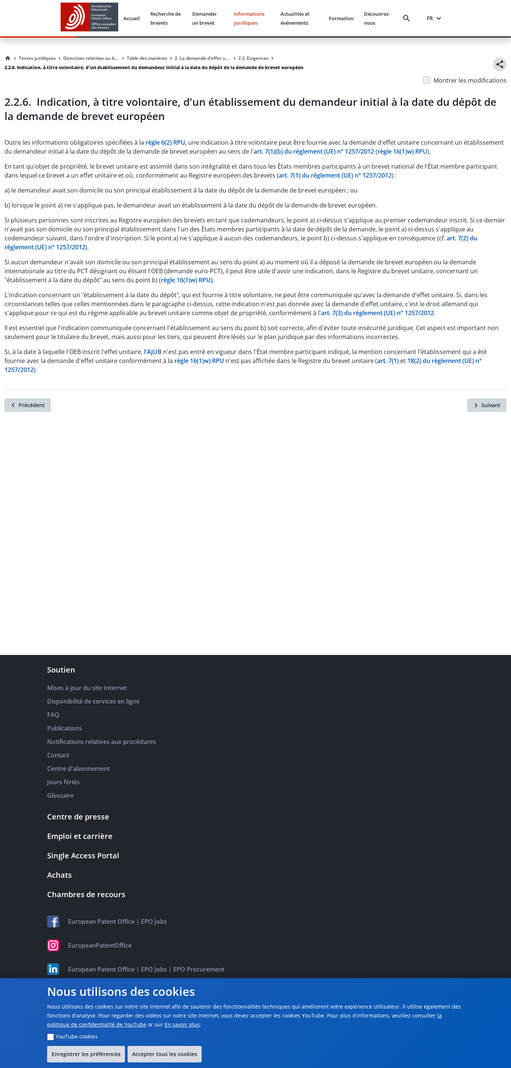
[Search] (408, 18)
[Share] (500, 64)
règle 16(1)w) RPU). (187, 280)
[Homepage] (7, 58)
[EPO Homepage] (89, 18)
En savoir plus (182, 1024)
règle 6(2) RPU (165, 142)
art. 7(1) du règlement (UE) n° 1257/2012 (335, 175)
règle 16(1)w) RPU (402, 151)
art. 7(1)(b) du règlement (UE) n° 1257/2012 (314, 151)
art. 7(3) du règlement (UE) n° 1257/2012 (377, 313)
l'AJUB (153, 352)
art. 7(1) (388, 361)
